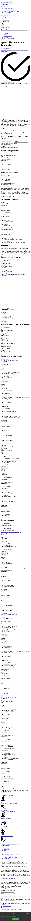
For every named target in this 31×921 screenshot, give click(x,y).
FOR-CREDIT (5, 2)
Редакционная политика (10, 852)
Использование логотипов (10, 857)
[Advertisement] (15, 102)
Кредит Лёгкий (5, 446)
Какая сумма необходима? (7, 141)
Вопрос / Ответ (4, 17)
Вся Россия (6, 21)
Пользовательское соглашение (11, 854)
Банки (2, 19)
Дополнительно (5, 51)
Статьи (2, 16)
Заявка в (4, 910)
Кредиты (3, 6)
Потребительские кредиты (10, 10)
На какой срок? (4, 143)
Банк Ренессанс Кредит (15, 532)
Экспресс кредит (5, 360)
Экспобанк (11, 446)
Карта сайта (7, 858)
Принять (15, 918)
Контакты (6, 849)
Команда (6, 850)
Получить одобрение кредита (8, 792)
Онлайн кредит (5, 532)
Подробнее (3, 321)
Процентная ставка (5, 263)
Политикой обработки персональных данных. (15, 915)
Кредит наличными (6, 614)
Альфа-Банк (14, 697)
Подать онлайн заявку (6, 906)
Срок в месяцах (5, 261)
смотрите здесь (12, 878)
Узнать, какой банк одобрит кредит (9, 147)
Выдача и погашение (10, 50)
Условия (3, 50)
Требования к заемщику (22, 50)
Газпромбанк (14, 614)
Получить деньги (5, 86)
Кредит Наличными (6, 697)
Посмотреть (4, 275)
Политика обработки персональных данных (15, 856)
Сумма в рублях (5, 260)
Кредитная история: (6, 144)
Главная (6, 33)
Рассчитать (3, 265)
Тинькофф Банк (8, 36)
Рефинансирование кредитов (11, 11)
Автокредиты (7, 12)
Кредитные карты (5, 15)
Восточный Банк (14, 360)
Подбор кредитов (8, 8)
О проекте (6, 848)
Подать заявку (4, 381)
